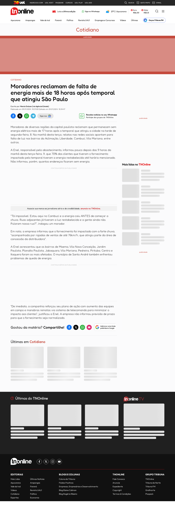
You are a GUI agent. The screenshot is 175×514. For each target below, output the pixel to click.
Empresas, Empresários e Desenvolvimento (78, 486)
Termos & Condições (122, 494)
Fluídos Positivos (66, 482)
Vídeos (123, 20)
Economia (34, 497)
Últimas (134, 20)
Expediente (118, 486)
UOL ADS (88, 3)
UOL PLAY (79, 3)
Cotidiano (87, 29)
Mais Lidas (15, 479)
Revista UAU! (84, 20)
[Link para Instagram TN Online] (52, 461)
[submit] (156, 11)
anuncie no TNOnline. (91, 208)
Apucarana (15, 20)
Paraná (58, 20)
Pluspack (149, 494)
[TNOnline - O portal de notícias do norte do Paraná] (22, 11)
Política (70, 20)
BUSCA (131, 3)
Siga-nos (43, 116)
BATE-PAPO (145, 3)
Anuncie (116, 482)
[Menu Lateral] (163, 11)
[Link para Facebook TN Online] (39, 461)
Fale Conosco (119, 479)
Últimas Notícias (37, 479)
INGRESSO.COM (36, 3)
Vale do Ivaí (45, 20)
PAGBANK (59, 3)
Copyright (117, 490)
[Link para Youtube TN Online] (59, 461)
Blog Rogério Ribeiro (68, 494)
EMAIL (158, 3)
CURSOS (69, 3)
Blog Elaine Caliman (67, 490)
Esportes (15, 497)
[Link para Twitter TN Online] (46, 461)
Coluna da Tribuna (67, 479)
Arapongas (30, 20)
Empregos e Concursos (105, 20)
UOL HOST (49, 3)
